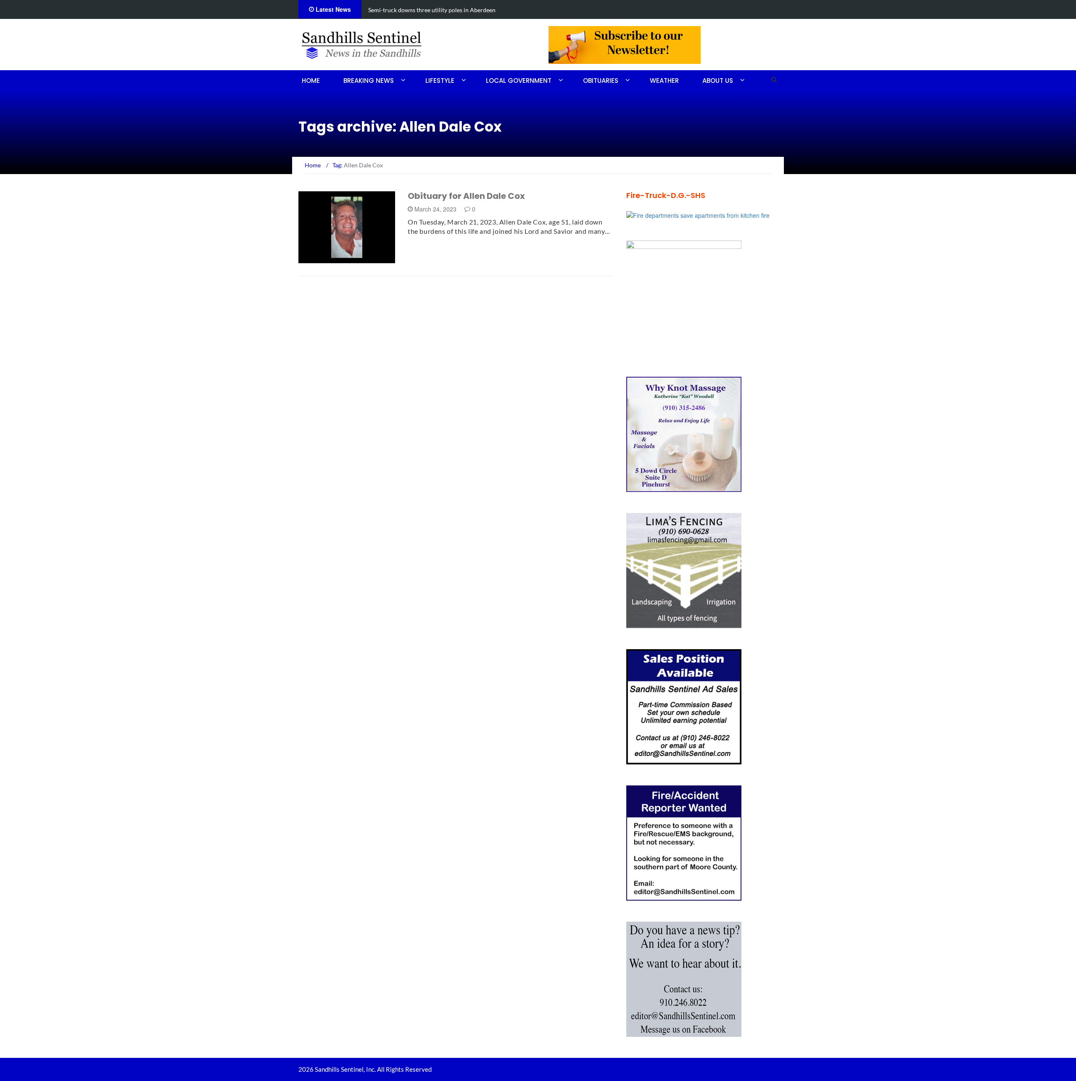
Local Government (518, 80)
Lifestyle (439, 80)
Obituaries (600, 80)
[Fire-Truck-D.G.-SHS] (698, 214)
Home (311, 80)
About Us (717, 80)
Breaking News (368, 80)
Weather (664, 80)
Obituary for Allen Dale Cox (466, 196)
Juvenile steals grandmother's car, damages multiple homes (445, 9)
